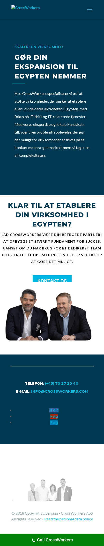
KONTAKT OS (52, 281)
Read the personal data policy (68, 519)
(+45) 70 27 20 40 (62, 383)
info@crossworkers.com (59, 391)
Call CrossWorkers (55, 539)
